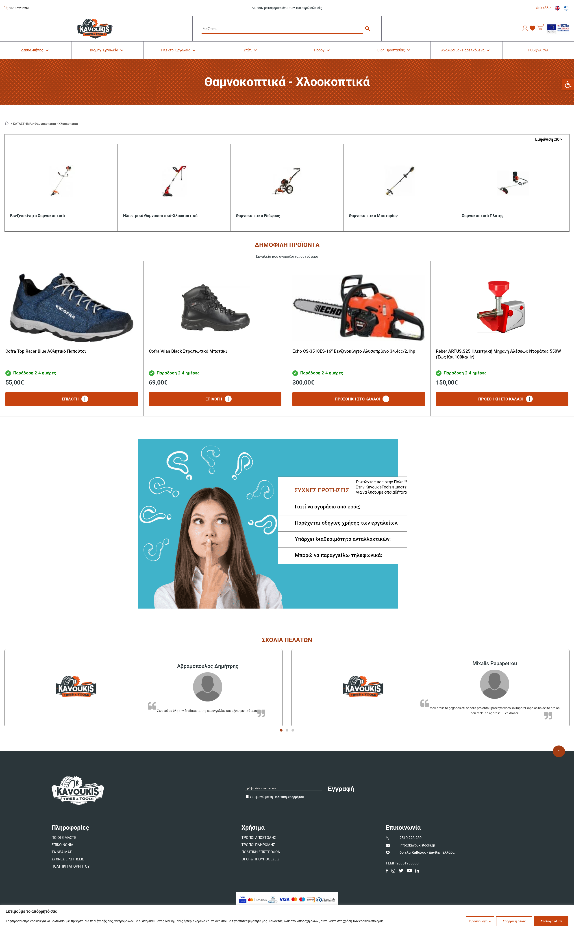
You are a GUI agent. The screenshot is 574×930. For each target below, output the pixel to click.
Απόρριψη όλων (514, 921)
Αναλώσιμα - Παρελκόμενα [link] (463, 50)
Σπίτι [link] (248, 50)
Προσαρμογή (478, 921)
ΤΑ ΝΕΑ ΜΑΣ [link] (62, 852)
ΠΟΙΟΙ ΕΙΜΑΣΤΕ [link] (64, 837)
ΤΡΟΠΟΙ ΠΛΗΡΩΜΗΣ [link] (258, 845)
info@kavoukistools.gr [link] (417, 845)
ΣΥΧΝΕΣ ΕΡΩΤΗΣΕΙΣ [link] (68, 859)
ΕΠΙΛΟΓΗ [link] (70, 399)
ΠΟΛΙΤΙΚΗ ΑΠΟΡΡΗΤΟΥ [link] (71, 866)
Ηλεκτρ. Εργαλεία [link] (175, 50)
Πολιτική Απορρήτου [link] (289, 797)
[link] (568, 84)
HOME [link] (8, 122)
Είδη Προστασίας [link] (391, 50)
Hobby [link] (319, 50)
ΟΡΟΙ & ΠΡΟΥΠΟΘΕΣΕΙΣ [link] (260, 859)
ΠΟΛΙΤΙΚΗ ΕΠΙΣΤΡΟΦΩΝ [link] (260, 852)
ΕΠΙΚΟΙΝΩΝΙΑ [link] (62, 845)
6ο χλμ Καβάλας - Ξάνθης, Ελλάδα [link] (427, 852)
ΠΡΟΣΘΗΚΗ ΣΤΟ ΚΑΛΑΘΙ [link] (357, 399)
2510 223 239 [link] (19, 8)
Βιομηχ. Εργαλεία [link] (104, 50)
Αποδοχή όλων (551, 921)
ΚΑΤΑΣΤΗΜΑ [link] (22, 123)
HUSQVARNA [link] (538, 50)
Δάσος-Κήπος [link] (32, 50)
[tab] (281, 730)
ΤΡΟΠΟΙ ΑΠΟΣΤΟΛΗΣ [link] (258, 837)
